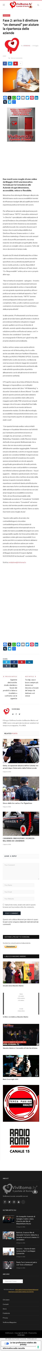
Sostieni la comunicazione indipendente (16, 943)
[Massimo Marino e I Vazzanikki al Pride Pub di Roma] (21, 1035)
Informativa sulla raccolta (14, 1348)
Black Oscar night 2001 (10, 1079)
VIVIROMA (21, 1335)
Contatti (6, 1304)
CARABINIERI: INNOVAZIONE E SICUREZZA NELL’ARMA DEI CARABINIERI (18, 839)
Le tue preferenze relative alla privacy (23, 1343)
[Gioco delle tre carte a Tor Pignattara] (21, 789)
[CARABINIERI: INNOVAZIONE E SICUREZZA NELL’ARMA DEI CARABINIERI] (21, 824)
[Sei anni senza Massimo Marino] (21, 972)
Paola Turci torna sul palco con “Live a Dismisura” (26, 1263)
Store (5, 1309)
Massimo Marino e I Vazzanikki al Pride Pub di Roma (20, 1048)
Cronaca (6, 15)
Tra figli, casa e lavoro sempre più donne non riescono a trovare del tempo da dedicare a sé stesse (32, 688)
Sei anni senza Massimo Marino (13, 986)
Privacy (5, 1318)
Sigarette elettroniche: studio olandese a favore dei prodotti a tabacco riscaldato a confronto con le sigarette (10, 689)
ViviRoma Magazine (9, 1322)
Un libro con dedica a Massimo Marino (15, 1017)
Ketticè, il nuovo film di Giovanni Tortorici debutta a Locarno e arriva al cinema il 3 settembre (27, 1236)
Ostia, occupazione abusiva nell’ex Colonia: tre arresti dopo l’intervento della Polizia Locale (20, 767)
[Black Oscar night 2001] (21, 1066)
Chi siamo (6, 1300)
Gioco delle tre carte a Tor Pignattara (17, 803)
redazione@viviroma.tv (17, 562)
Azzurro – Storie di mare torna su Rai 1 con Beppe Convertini (25, 1251)
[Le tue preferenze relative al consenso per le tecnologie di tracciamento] (38, 1347)
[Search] (38, 5)
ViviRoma (26, 45)
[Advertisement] (21, 159)
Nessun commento (16, 58)
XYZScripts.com (32, 1339)
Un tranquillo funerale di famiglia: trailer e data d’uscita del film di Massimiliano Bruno (25, 1220)
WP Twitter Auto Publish (12, 1339)
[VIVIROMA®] (21, 4)
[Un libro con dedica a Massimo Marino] (21, 1004)
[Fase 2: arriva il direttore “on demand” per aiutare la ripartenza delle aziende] (21, 80)
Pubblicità (6, 1313)
